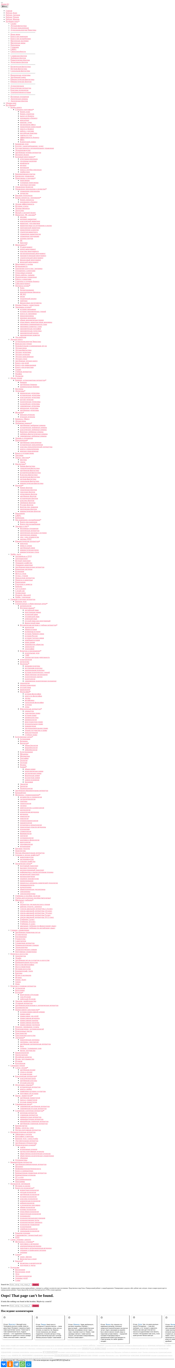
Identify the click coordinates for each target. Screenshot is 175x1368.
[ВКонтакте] (4, 1364)
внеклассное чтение (89, 1355)
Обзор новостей (76, 1345)
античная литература (157, 1345)
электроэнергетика (36, 1352)
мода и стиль (47, 1358)
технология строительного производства (100, 1352)
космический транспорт (63, 1345)
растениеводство (112, 1348)
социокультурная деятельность (75, 1352)
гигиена (60, 1348)
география (101, 1355)
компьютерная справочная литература (133, 1348)
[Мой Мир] (28, 1364)
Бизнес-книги (5, 1345)
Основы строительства (150, 1352)
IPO (2, 1358)
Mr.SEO (29, 1360)
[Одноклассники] (10, 1364)
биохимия (61, 1352)
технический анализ (165, 1352)
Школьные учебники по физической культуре (132, 1345)
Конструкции (27, 1358)
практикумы (37, 1358)
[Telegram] (16, 1364)
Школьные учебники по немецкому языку (128, 1352)
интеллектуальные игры (46, 1345)
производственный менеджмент (161, 1355)
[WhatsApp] (22, 1364)
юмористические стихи (72, 1348)
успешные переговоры (20, 1352)
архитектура (125, 1355)
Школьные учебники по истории (39, 1348)
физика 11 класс (6, 1355)
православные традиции (28, 1345)
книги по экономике (22, 1355)
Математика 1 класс (112, 1355)
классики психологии (141, 1355)
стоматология (153, 1348)
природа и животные (94, 1348)
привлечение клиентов (67, 1355)
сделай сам (14, 1345)
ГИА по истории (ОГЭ (20, 1348)
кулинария (50, 1351)
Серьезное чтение (110, 1345)
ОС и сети (53, 1348)
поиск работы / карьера (93, 1345)
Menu (5, 6)
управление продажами (43, 1355)
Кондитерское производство (13, 1358)
